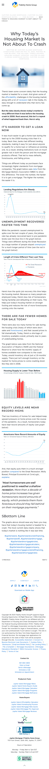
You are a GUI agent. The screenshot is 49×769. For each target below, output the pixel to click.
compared (14, 471)
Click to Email (24, 665)
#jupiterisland (11, 536)
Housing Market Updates (17, 55)
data (35, 169)
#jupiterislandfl (13, 538)
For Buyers (10, 53)
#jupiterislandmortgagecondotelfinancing (24, 550)
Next (44, 560)
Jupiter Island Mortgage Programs (24, 690)
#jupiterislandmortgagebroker (24, 541)
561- (24, 663)
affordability (10, 97)
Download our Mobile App (24, 590)
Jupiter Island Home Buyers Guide (24, 686)
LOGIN (36, 581)
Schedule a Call (24, 670)
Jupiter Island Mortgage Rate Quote (24, 707)
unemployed (40, 244)
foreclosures (16, 330)
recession (23, 100)
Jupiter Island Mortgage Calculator (24, 688)
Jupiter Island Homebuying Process (24, 704)
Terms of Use (13, 651)
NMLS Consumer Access (29, 649)
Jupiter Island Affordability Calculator (24, 702)
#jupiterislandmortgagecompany (24, 547)
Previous (6, 560)
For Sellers (23, 53)
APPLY (13, 581)
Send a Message (24, 667)
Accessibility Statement (23, 640)
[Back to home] (24, 4)
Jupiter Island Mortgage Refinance (24, 693)
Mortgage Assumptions (25, 647)
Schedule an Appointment (24, 672)
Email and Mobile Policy (21, 644)
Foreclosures (37, 53)
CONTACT (25, 581)
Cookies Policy (36, 642)
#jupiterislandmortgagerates (24, 553)
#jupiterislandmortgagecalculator (24, 544)
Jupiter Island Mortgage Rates (24, 684)
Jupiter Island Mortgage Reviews (24, 711)
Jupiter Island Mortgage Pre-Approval (25, 709)
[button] (3, 4)
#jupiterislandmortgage (31, 538)
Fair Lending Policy (39, 644)
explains (5, 477)
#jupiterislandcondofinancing (31, 536)
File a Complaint (9, 647)
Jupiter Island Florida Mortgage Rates (25, 56)
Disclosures (6, 644)
